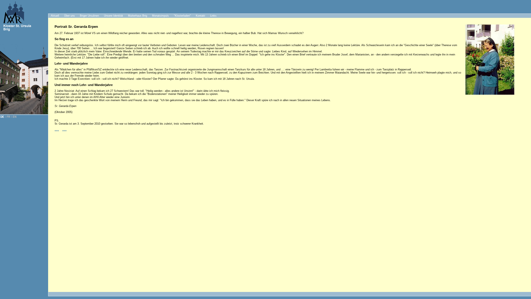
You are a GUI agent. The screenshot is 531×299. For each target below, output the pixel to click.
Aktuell (55, 15)
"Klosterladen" (182, 15)
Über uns (69, 15)
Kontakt (200, 15)
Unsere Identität (113, 15)
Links (213, 15)
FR (8, 116)
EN (14, 116)
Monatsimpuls (160, 15)
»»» (64, 130)
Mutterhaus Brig (137, 15)
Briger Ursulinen (89, 15)
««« (57, 130)
